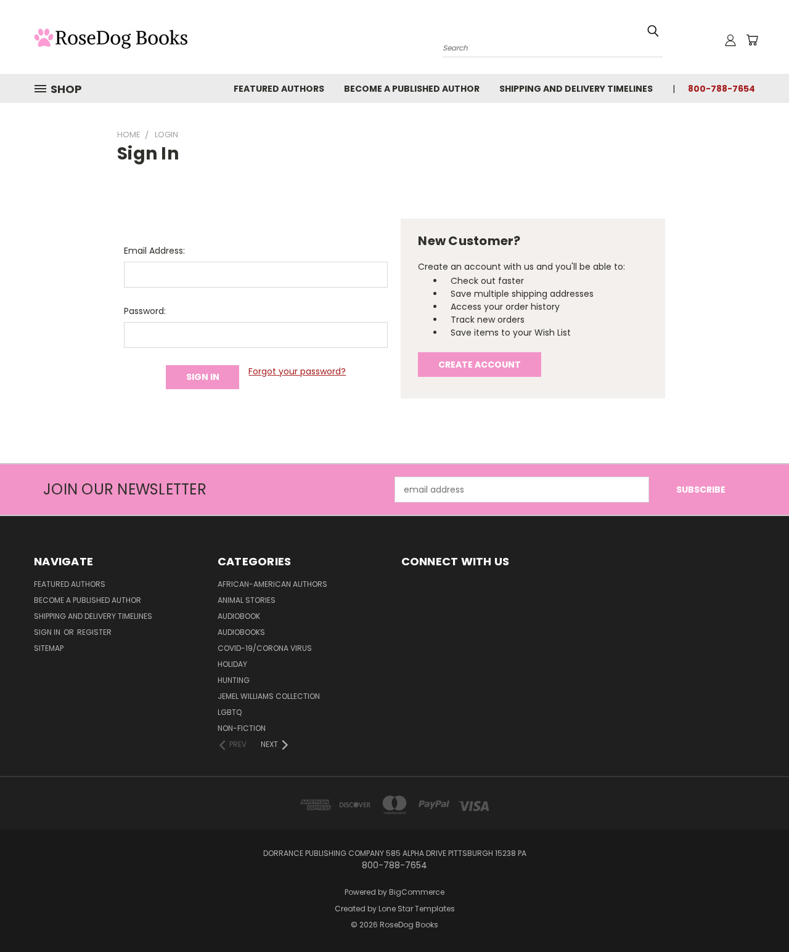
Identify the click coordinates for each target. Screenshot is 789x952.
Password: (145, 311)
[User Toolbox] (730, 40)
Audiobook (239, 616)
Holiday (232, 664)
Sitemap (48, 648)
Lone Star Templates (416, 908)
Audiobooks (241, 632)
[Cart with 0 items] (752, 40)
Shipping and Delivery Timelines (576, 89)
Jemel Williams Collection (269, 696)
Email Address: (154, 250)
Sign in (48, 632)
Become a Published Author (412, 89)
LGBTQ (230, 712)
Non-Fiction (242, 728)
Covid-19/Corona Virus (265, 648)
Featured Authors (279, 89)
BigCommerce (416, 892)
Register (94, 632)
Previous (757, 913)
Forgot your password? (297, 371)
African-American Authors (272, 584)
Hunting (234, 680)
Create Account (479, 364)
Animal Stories (247, 600)
